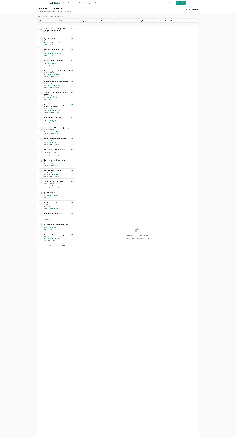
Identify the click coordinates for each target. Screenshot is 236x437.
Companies (72, 3)
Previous (51, 245)
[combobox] (47, 21)
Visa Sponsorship (189, 21)
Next (63, 245)
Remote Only (168, 21)
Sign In (171, 3)
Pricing (87, 3)
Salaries (80, 3)
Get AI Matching (192, 9)
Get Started (180, 3)
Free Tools (95, 3)
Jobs (64, 3)
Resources (106, 3)
